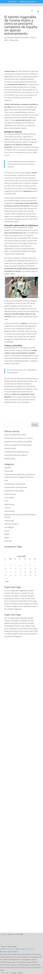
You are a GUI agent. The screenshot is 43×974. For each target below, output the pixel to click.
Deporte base (9, 504)
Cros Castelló (9, 497)
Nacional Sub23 (10, 448)
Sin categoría (9, 527)
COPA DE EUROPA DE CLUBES (15, 435)
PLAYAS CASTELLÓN (17, 949)
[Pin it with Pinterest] (24, 406)
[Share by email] (7, 412)
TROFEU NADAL (10, 459)
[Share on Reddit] (18, 406)
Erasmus (7, 508)
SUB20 (6, 534)
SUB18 (6, 531)
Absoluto (7, 468)
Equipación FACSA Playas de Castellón (18, 442)
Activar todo (5, 973)
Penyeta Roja (9, 521)
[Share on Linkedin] (30, 406)
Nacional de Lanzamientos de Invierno (18, 438)
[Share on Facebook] (7, 406)
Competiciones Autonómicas (14, 484)
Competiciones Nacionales (14, 491)
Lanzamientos (9, 511)
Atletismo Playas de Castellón (18, 37)
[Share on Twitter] (12, 406)
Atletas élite (14, 40)
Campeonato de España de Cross (16, 452)
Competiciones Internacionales (15, 487)
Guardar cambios (16, 973)
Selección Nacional (11, 524)
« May (6, 581)
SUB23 (6, 538)
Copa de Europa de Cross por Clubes (17, 445)
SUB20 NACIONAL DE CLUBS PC (15, 455)
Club (6, 480)
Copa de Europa (10, 494)
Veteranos (8, 541)
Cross (6, 501)
